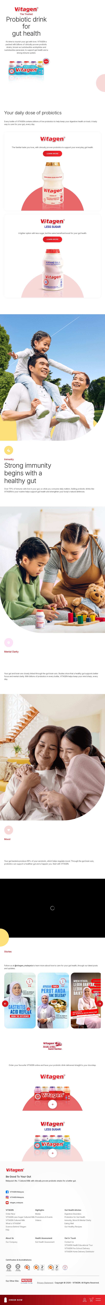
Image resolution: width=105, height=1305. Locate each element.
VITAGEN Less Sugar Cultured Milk (20, 1217)
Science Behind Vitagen (16, 1227)
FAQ (7, 1230)
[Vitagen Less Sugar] (52, 1139)
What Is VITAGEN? (13, 1223)
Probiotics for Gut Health (75, 1217)
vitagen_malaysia (16, 1203)
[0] (91, 1301)
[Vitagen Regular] (52, 1090)
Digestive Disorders (73, 1214)
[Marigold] (26, 1281)
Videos (38, 1220)
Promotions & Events (43, 1217)
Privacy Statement (45, 1283)
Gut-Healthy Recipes (73, 1227)
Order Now (10, 1214)
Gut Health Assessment (44, 1242)
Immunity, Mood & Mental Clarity (78, 1220)
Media (37, 1214)
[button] (98, 1300)
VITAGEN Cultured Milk (15, 1220)
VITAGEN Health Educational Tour (79, 1245)
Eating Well (69, 1223)
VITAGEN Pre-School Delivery (77, 1248)
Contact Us (69, 1242)
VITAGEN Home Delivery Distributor (79, 1251)
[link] (20, 1000)
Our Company (11, 1242)
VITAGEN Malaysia (17, 1192)
